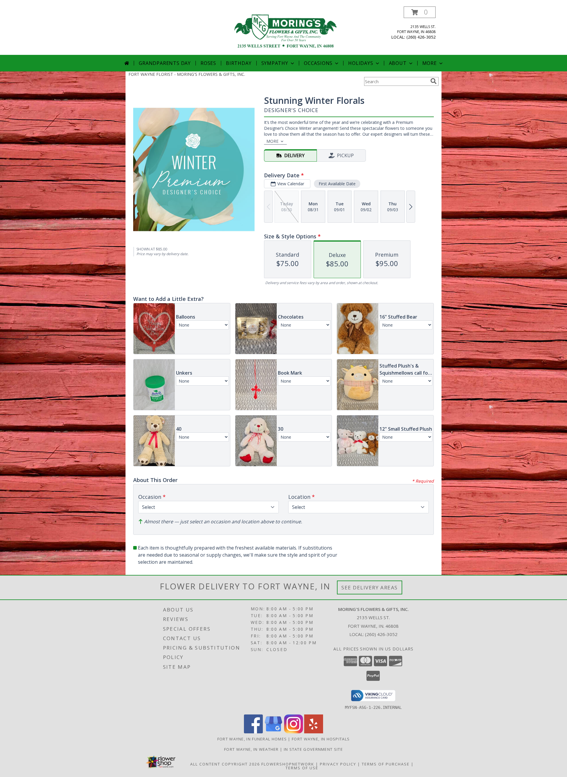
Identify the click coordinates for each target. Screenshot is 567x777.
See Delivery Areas (369, 587)
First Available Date (337, 183)
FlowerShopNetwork (287, 764)
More (429, 63)
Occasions (318, 63)
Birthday (238, 63)
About (398, 63)
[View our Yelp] (313, 732)
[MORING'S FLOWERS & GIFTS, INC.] (286, 30)
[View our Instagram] (293, 732)
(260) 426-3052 (421, 37)
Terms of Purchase (386, 764)
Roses (208, 63)
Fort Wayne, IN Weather (251, 749)
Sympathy (274, 63)
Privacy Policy (338, 764)
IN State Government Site (313, 749)
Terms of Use (302, 768)
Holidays (360, 63)
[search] (433, 81)
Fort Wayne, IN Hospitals (321, 739)
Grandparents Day (165, 63)
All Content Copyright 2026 (225, 764)
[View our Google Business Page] (273, 732)
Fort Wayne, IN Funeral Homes (252, 739)
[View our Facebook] (253, 732)
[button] (420, 12)
